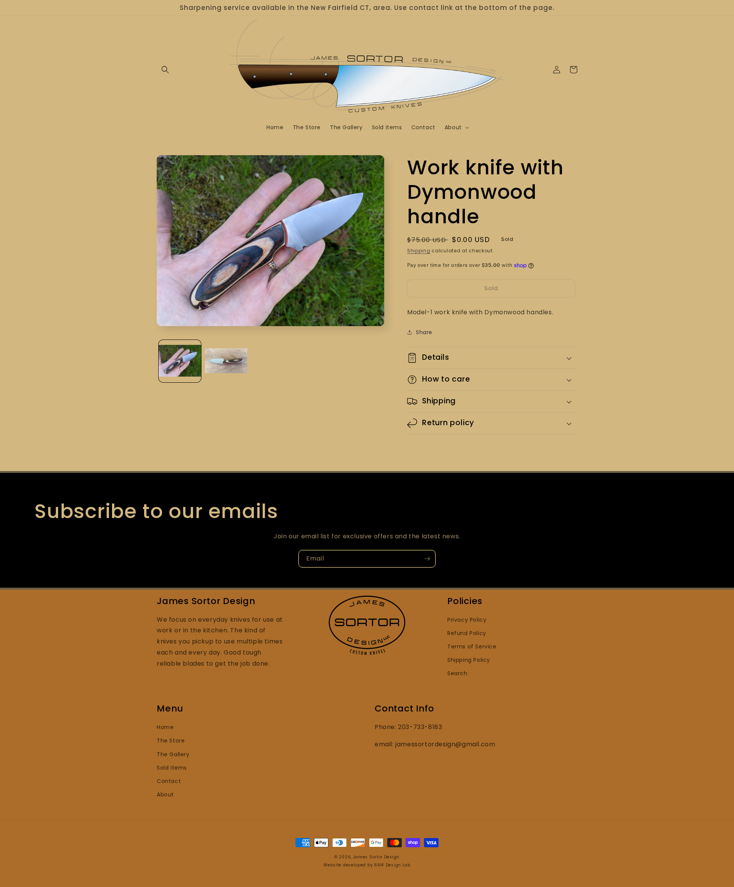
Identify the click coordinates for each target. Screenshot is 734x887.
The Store (171, 740)
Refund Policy (466, 633)
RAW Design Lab (392, 865)
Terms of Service (472, 646)
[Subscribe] (427, 559)
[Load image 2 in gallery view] (226, 361)
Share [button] (424, 332)
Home (165, 727)
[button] (165, 69)
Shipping (418, 250)
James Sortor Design (376, 857)
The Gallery (173, 754)
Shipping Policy (468, 660)
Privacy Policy (466, 620)
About (165, 794)
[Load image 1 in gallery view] (180, 361)
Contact (169, 781)
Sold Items (172, 768)
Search (457, 673)
